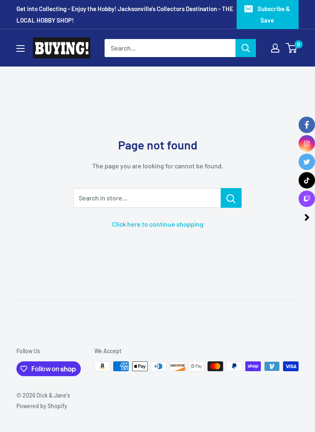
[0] (292, 48)
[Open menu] (20, 48)
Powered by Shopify (41, 405)
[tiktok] (307, 180)
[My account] (275, 48)
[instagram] (307, 143)
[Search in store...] (231, 198)
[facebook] (307, 125)
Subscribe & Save (274, 14)
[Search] (245, 48)
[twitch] (307, 199)
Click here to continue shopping (157, 224)
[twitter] (307, 162)
